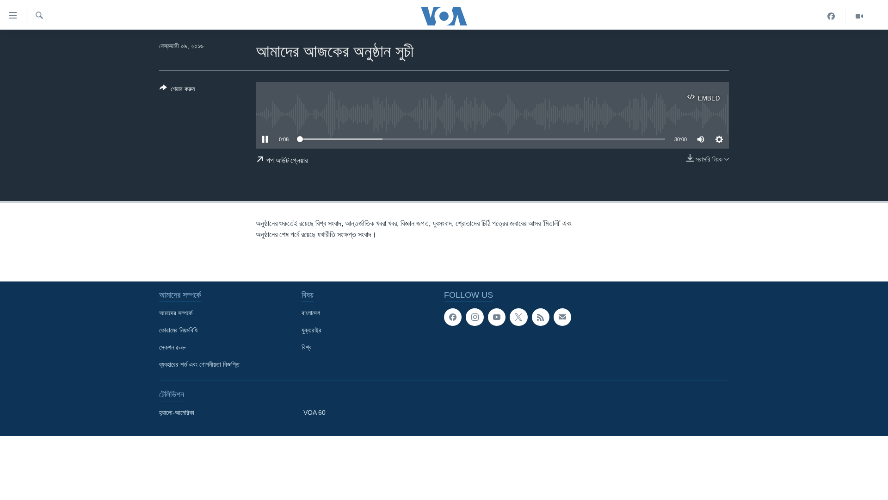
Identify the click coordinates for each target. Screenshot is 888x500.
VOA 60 (314, 412)
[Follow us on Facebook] (453, 317)
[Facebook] (831, 16)
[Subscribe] (562, 317)
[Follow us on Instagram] (474, 317)
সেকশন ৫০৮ (172, 347)
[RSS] (540, 317)
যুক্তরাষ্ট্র (311, 330)
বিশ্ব (307, 347)
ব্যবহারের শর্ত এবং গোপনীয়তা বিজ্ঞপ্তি (199, 364)
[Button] (177, 90)
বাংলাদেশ (311, 313)
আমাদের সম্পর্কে (175, 313)
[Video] (859, 16)
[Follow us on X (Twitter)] (518, 317)
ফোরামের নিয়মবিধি (178, 330)
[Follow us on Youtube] (497, 317)
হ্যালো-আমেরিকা (176, 412)
